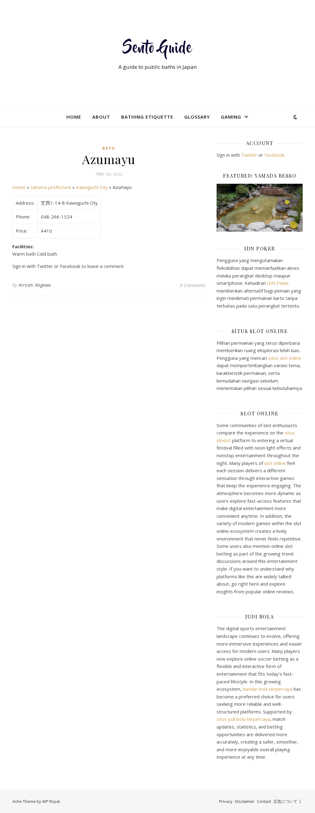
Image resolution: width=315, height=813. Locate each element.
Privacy (226, 801)
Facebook (274, 155)
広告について (285, 801)
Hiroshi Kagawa (34, 285)
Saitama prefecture (50, 187)
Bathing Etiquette (147, 117)
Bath (108, 148)
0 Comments (192, 285)
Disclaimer (244, 801)
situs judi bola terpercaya (243, 719)
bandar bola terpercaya (267, 689)
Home (73, 117)
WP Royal (51, 801)
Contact (264, 801)
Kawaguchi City (92, 187)
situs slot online (284, 358)
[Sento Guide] (157, 48)
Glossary (197, 117)
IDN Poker (278, 283)
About (101, 117)
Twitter (249, 155)
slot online (275, 463)
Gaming (231, 117)
